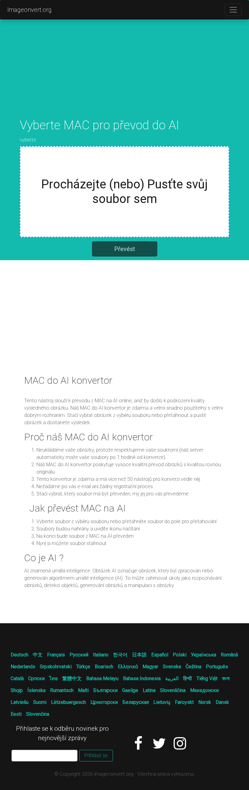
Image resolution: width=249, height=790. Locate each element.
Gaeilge (130, 690)
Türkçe (83, 666)
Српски (36, 678)
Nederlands (23, 666)
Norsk (204, 702)
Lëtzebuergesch (68, 702)
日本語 (139, 655)
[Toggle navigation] (233, 10)
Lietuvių (161, 702)
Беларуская (135, 702)
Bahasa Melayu (102, 678)
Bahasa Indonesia (142, 678)
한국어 (120, 655)
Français (56, 655)
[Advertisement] (124, 75)
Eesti (16, 714)
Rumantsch (61, 690)
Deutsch (19, 655)
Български (105, 690)
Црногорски (104, 702)
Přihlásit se (96, 755)
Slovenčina (37, 714)
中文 (38, 655)
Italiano (100, 655)
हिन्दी (187, 678)
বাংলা (226, 678)
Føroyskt (184, 702)
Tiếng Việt (206, 678)
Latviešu (20, 702)
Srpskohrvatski (56, 666)
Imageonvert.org (29, 9)
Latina (149, 690)
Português (217, 666)
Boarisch (104, 666)
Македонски (204, 690)
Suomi (39, 702)
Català (17, 678)
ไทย (53, 678)
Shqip (17, 690)
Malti (83, 690)
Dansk (222, 702)
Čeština (193, 666)
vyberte (28, 140)
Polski (179, 655)
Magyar (150, 666)
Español (159, 655)
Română (229, 655)
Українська (203, 655)
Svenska (172, 666)
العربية (172, 678)
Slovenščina (173, 690)
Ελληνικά (128, 666)
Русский (79, 655)
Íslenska (36, 690)
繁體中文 (72, 678)
